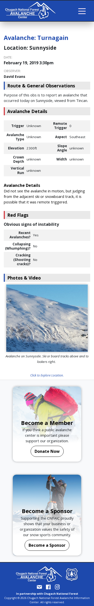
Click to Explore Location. (47, 375)
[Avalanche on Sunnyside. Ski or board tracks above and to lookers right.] (47, 318)
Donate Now (47, 451)
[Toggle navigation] (82, 11)
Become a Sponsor (47, 545)
